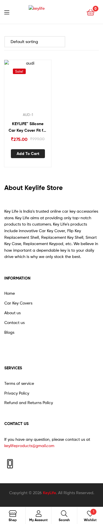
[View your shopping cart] (90, 12)
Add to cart (28, 153)
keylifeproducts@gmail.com (29, 445)
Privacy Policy (16, 393)
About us (12, 312)
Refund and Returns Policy (28, 402)
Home (9, 293)
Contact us (14, 322)
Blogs (9, 332)
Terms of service (19, 383)
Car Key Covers (18, 302)
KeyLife (49, 492)
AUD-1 (28, 114)
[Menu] (10, 11)
